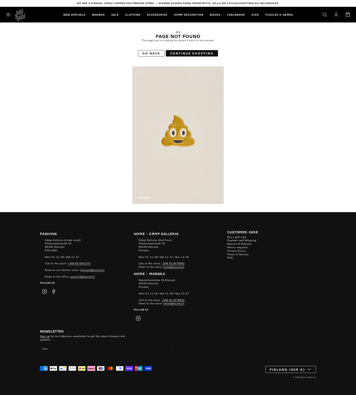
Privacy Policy (236, 251)
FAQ (230, 257)
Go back (151, 53)
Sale (115, 14)
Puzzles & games (279, 14)
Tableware (236, 14)
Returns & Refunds (239, 244)
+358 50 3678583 (173, 263)
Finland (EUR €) (287, 369)
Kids (255, 14)
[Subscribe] (172, 349)
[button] (8, 15)
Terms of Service (237, 254)
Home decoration (188, 14)
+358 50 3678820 (173, 300)
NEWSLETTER (52, 331)
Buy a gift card (236, 237)
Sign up (45, 336)
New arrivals (74, 14)
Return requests (237, 247)
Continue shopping (191, 53)
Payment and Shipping (241, 240)
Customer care (242, 232)
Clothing (132, 14)
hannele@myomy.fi (92, 270)
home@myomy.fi (173, 267)
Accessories (157, 14)
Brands (98, 14)
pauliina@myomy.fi (82, 276)
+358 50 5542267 (79, 263)
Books (215, 14)
